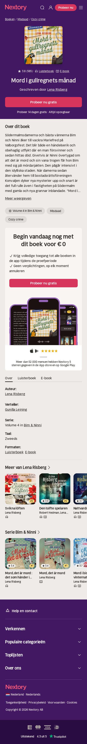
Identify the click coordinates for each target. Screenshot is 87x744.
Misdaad (23, 19)
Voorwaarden (56, 702)
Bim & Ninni (33, 425)
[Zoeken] (42, 7)
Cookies (72, 702)
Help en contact (24, 611)
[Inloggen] (50, 7)
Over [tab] (9, 378)
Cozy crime (38, 19)
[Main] (81, 7)
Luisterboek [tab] (27, 378)
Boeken (10, 19)
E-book (30, 452)
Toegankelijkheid (16, 702)
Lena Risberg (57, 89)
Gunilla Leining (16, 409)
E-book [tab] (46, 378)
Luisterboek (14, 452)
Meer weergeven (18, 198)
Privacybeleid (37, 702)
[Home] (21, 7)
